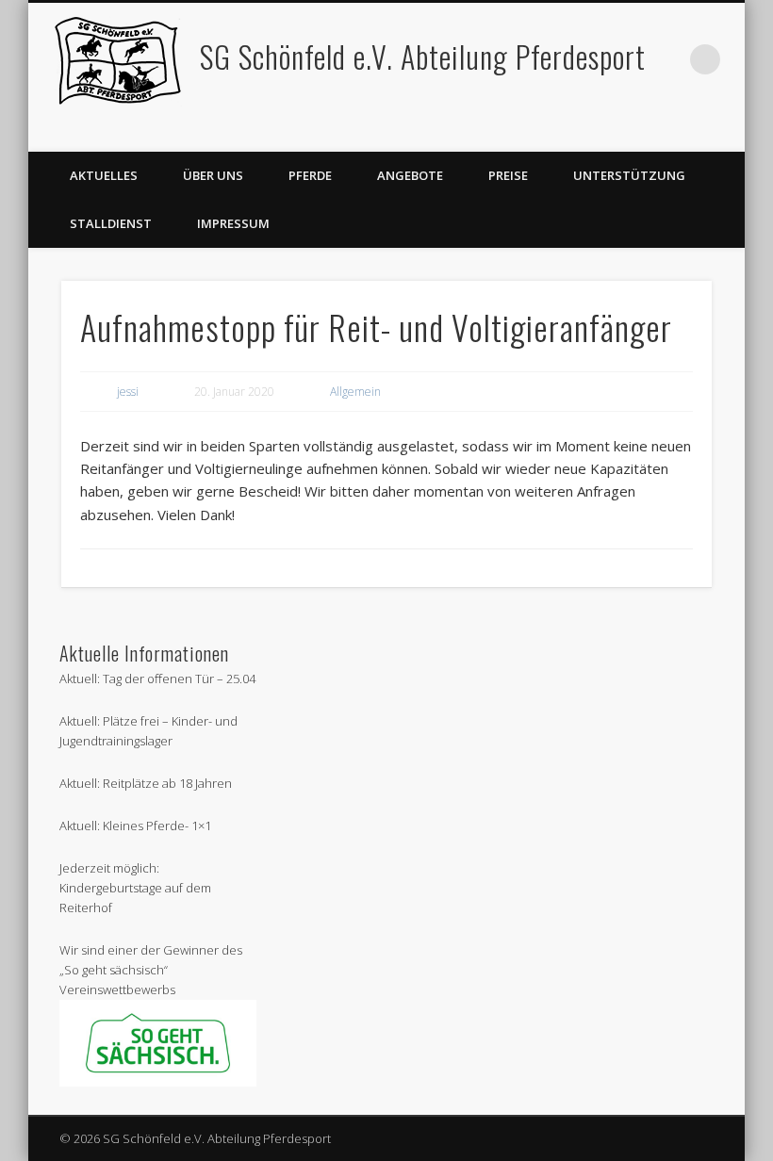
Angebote (410, 175)
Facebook (724, 131)
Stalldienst (111, 223)
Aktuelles (104, 175)
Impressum (233, 223)
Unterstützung (629, 175)
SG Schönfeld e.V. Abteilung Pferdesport (423, 56)
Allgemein (355, 392)
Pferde (310, 175)
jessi (128, 392)
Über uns (213, 175)
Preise (508, 175)
